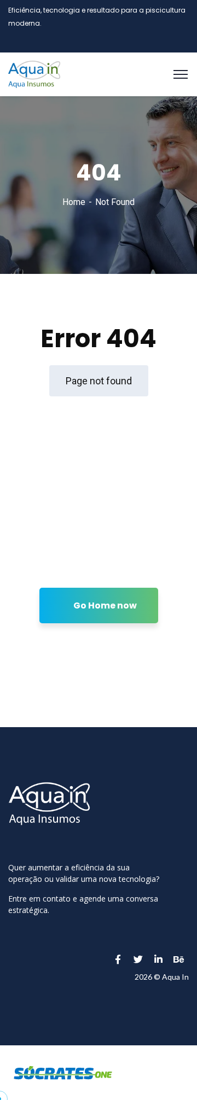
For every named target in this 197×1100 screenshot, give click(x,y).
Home (73, 202)
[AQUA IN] (34, 73)
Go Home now (104, 605)
